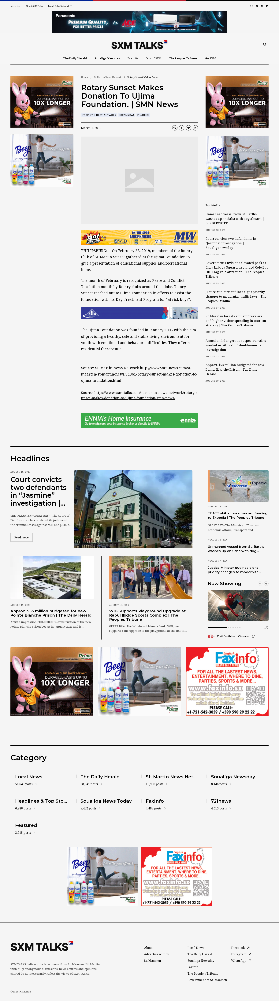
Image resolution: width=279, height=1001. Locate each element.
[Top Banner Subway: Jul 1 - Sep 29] (139, 22)
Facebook (238, 948)
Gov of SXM (153, 58)
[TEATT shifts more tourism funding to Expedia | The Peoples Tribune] (238, 486)
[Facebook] (256, 6)
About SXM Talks (34, 6)
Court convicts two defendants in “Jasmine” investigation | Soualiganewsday (231, 243)
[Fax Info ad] (227, 681)
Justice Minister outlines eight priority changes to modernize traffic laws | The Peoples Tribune (236, 296)
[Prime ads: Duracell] (51, 681)
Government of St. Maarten (207, 980)
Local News (127, 115)
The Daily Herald (75, 58)
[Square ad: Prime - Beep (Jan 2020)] (139, 681)
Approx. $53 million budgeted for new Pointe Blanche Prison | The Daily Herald (235, 369)
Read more (23, 537)
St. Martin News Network (107, 77)
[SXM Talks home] (139, 44)
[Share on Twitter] (188, 127)
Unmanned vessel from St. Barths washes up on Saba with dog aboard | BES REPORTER (235, 218)
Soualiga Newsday (107, 58)
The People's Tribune (203, 973)
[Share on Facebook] (181, 127)
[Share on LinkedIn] (195, 127)
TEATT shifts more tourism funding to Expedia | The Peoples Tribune (237, 515)
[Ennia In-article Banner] (139, 420)
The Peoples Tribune (183, 58)
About (148, 948)
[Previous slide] (260, 583)
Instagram (238, 954)
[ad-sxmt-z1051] (41, 160)
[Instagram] (262, 6)
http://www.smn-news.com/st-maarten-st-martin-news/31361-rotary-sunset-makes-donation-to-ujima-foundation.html (139, 374)
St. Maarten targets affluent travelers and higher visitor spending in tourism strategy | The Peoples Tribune (236, 320)
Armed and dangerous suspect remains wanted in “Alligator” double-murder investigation (236, 345)
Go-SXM (210, 58)
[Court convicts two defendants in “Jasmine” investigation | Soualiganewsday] (133, 509)
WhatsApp (238, 961)
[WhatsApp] (267, 6)
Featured (143, 115)
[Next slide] (266, 583)
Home (84, 77)
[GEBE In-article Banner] (139, 313)
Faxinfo (133, 58)
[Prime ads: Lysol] (41, 102)
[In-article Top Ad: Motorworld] (139, 237)
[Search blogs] (252, 6)
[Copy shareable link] (174, 127)
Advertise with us (156, 954)
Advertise (15, 6)
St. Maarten (152, 961)
